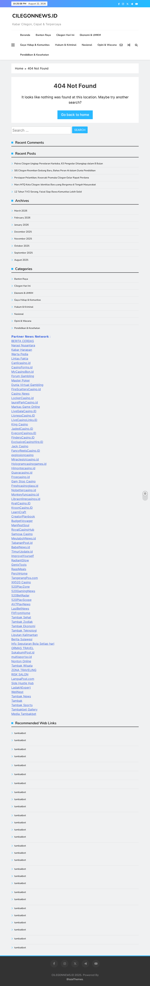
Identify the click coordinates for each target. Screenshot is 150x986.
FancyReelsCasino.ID (25, 450)
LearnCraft (18, 512)
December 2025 (23, 231)
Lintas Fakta (19, 358)
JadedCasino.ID (22, 428)
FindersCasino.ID (23, 437)
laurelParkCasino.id (24, 402)
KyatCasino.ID (21, 503)
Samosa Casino (22, 534)
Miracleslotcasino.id (25, 459)
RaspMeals (18, 569)
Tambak (16, 700)
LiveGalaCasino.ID (23, 411)
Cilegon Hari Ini (65, 35)
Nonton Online (21, 661)
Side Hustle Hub (22, 683)
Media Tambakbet (23, 714)
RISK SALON (19, 674)
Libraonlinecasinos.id (25, 499)
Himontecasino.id (23, 468)
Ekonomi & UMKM (90, 35)
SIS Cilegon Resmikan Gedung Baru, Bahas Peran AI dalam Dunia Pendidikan (54, 170)
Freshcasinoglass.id (24, 486)
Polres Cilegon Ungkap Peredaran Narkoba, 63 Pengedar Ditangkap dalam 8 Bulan (58, 163)
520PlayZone (20, 586)
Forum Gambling (22, 376)
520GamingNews (23, 591)
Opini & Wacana (107, 45)
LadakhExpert (21, 687)
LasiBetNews (20, 608)
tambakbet (20, 733)
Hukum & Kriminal (65, 45)
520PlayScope (21, 600)
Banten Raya (43, 35)
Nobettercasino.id (23, 490)
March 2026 (20, 210)
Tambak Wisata (22, 665)
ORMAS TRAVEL (22, 648)
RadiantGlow (20, 560)
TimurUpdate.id (22, 551)
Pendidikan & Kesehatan (34, 54)
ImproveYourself (22, 556)
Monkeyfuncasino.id (25, 494)
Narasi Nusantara (23, 345)
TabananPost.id (22, 543)
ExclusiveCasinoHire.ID (27, 442)
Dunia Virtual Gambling (27, 385)
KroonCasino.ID (22, 507)
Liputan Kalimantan (24, 635)
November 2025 (23, 238)
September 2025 (23, 252)
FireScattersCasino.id (26, 389)
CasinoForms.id (22, 367)
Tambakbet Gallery (24, 709)
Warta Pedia (19, 354)
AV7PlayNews (20, 604)
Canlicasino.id (21, 363)
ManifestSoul (20, 525)
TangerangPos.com (24, 578)
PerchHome (19, 573)
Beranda (25, 35)
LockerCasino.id (22, 398)
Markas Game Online (25, 407)
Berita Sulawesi (21, 639)
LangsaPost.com (22, 679)
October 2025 (21, 246)
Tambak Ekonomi (23, 626)
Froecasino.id (20, 477)
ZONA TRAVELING (23, 670)
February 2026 (22, 217)
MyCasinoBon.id (22, 371)
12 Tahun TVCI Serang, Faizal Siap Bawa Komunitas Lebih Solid (48, 191)
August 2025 (21, 260)
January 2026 (21, 224)
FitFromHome (20, 613)
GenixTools (19, 564)
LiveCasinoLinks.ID (24, 420)
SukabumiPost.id (22, 652)
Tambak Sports (22, 705)
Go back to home (75, 115)
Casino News (20, 393)
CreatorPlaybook (23, 516)
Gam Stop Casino (23, 481)
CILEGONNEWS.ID (34, 15)
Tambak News (21, 696)
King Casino (19, 424)
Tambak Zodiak (22, 622)
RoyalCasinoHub (22, 529)
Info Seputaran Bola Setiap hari (32, 643)
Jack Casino (19, 446)
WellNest (17, 692)
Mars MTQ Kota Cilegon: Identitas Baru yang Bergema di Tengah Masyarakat (55, 184)
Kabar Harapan (21, 350)
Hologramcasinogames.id (28, 464)
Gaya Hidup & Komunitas (35, 45)
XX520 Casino (21, 582)
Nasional (87, 45)
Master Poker (20, 380)
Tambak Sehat (21, 617)
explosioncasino (22, 455)
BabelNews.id (20, 547)
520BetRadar (20, 595)
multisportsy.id (21, 657)
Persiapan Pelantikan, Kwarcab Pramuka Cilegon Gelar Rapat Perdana (51, 177)
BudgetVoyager (22, 521)
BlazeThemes (75, 979)
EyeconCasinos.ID (23, 433)
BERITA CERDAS (22, 341)
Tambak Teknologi (24, 630)
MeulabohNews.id (23, 538)
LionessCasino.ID (23, 415)
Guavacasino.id (21, 472)
